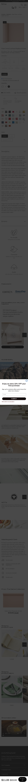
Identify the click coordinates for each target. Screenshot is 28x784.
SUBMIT (14, 399)
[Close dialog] (26, 381)
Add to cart (23, 779)
